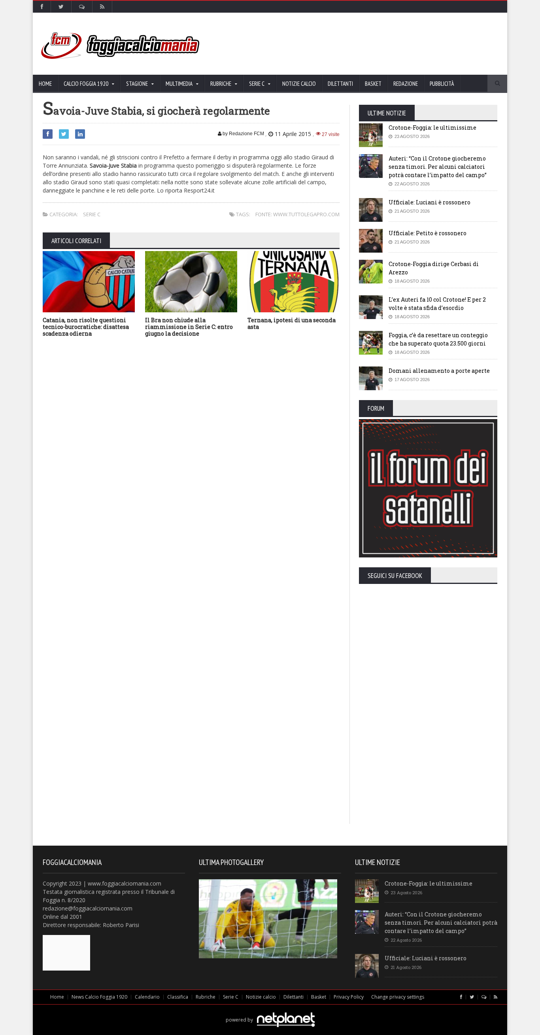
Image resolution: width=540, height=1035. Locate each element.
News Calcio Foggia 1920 (99, 996)
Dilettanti (340, 83)
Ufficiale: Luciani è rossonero (429, 202)
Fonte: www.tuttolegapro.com (297, 214)
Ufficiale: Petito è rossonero (427, 233)
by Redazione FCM (242, 133)
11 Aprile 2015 (293, 134)
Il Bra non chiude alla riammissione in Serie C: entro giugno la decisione (189, 326)
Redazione (405, 83)
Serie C (91, 214)
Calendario (147, 996)
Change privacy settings (397, 996)
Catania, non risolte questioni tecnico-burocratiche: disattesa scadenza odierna (86, 326)
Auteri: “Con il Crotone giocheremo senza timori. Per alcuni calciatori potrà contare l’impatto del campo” (438, 167)
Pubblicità (442, 83)
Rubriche (205, 996)
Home (45, 83)
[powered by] (270, 1010)
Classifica (177, 996)
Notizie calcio (299, 83)
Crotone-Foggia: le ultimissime (432, 127)
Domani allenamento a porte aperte (439, 370)
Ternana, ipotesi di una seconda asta (291, 323)
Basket (373, 83)
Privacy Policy (349, 996)
